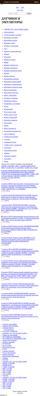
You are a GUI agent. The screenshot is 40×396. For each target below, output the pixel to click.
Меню (36, 2)
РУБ (17, 7)
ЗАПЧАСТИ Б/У (7, 328)
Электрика (7, 159)
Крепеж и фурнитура (11, 65)
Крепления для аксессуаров (13, 87)
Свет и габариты (9, 134)
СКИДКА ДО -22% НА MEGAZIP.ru (16, 29)
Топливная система (10, 150)
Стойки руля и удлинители (13, 145)
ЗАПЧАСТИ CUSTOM (10, 326)
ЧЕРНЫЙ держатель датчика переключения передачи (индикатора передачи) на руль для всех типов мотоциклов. (19, 316)
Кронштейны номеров (11, 79)
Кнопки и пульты (9, 59)
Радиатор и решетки (10, 120)
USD (22, 7)
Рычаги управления (10, 117)
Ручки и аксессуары (10, 114)
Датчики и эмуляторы (11, 46)
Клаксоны (7, 57)
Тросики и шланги (10, 156)
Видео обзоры (7, 345)
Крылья (6, 73)
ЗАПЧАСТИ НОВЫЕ (9, 324)
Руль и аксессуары (10, 112)
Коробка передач (9, 76)
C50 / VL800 (34, 168)
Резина (6, 125)
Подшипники (8, 109)
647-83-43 (9, 330)
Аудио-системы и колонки (12, 35)
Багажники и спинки (11, 37)
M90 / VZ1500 (6, 168)
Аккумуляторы (9, 32)
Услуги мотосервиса (9, 353)
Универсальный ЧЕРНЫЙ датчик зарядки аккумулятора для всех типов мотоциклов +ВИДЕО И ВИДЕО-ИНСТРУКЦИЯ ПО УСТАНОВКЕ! (18, 240)
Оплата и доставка (8, 342)
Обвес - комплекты (10, 95)
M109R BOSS (31, 166)
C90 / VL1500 (15, 168)
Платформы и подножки (12, 103)
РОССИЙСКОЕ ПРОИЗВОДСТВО (14, 338)
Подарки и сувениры (11, 98)
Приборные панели (10, 101)
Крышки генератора (10, 68)
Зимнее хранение (8, 354)
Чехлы (6, 161)
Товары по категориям (11, 2)
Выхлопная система (10, 40)
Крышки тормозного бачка (13, 70)
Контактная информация (10, 356)
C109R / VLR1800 (20, 166)
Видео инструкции (8, 347)
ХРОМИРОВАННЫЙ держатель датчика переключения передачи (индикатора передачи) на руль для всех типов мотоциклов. (19, 295)
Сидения (7, 139)
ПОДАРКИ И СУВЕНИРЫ (11, 337)
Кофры (6, 62)
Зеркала (6, 54)
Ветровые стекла (9, 43)
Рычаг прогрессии (10, 128)
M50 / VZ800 (25, 168)
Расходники (8, 123)
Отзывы (5, 358)
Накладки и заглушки (11, 92)
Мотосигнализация (10, 90)
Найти (29, 13)
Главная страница (8, 351)
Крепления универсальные (13, 84)
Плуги (6, 106)
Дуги (5, 48)
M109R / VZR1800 (7, 166)
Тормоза (6, 153)
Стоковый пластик (10, 142)
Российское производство (12, 131)
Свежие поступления (11, 137)
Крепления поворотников (12, 81)
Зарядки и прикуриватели (12, 51)
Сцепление (7, 148)
